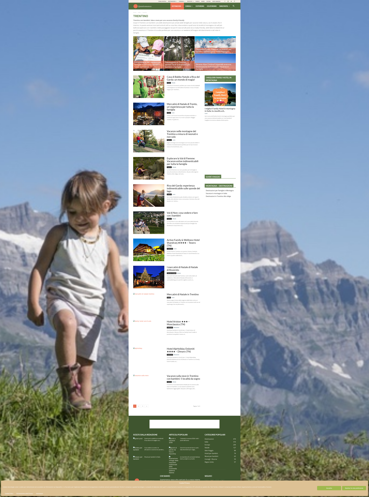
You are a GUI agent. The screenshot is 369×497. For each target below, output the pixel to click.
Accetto (329, 488)
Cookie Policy (9, 493)
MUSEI (203, 1)
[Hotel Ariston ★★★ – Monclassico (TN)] (148, 331)
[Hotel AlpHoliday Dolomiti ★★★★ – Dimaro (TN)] (148, 358)
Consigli (188, 6)
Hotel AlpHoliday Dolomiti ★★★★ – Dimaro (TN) (180, 350)
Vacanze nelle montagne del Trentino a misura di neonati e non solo (182, 134)
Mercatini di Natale (171, 273)
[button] (233, 6)
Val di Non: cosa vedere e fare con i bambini (182, 214)
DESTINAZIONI (172, 1)
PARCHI (197, 1)
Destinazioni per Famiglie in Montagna (220, 190)
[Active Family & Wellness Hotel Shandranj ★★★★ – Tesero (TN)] (148, 250)
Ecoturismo (200, 6)
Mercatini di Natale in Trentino (183, 294)
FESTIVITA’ (189, 1)
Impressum (39, 493)
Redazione (137, 69)
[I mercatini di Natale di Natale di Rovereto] (148, 277)
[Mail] (231, 1)
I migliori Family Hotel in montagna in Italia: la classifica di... (220, 109)
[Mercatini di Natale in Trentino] (148, 304)
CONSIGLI (181, 1)
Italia (139, 12)
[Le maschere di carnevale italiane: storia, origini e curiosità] (174, 465)
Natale (168, 82)
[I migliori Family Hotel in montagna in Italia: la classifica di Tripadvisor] (220, 94)
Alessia (173, 82)
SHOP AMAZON (216, 1)
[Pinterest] (234, 1)
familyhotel (169, 248)
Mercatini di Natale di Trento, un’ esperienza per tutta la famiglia (182, 107)
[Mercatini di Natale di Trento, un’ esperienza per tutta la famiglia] (148, 114)
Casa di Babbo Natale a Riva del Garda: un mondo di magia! (183, 78)
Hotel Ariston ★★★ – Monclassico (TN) (178, 323)
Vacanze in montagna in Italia (216, 193)
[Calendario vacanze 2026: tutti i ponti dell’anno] (174, 441)
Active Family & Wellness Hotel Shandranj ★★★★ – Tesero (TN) (183, 242)
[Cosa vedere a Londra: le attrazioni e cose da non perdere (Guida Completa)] (138, 450)
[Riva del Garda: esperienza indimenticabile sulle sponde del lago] (148, 195)
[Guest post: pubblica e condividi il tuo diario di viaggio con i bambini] (138, 441)
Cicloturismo (212, 6)
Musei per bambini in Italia (152, 457)
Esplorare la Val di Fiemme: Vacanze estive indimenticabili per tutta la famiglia (182, 161)
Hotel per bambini (209, 105)
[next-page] (146, 406)
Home (134, 12)
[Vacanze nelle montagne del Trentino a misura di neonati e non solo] (148, 141)
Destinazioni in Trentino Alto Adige (218, 196)
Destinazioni (176, 6)
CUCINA (208, 1)
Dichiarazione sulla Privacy (24, 493)
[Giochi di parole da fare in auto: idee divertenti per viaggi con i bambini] (174, 451)
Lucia (173, 112)
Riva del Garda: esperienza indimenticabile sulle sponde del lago (183, 188)
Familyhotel (223, 6)
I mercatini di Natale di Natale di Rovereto (182, 268)
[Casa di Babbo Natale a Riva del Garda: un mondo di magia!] (148, 86)
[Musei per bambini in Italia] (138, 459)
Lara (167, 69)
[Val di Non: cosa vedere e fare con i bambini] (148, 222)
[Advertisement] (184, 424)
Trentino (169, 140)
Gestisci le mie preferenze (354, 488)
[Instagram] (228, 1)
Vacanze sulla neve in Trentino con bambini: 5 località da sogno (183, 377)
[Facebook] (224, 1)
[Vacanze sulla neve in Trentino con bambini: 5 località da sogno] (148, 386)
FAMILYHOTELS (162, 1)
